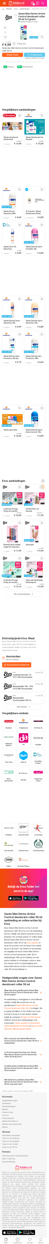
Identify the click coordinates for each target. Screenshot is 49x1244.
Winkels (9, 9)
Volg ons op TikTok (9, 1147)
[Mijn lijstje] (38, 3)
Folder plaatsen (8, 1118)
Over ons (5, 1115)
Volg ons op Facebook (10, 1138)
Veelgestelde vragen (10, 1101)
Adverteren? (6, 1103)
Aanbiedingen (25, 9)
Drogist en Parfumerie (30, 1017)
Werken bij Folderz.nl (10, 1121)
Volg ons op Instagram (10, 1141)
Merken (5, 1109)
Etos (16, 9)
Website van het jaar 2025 (11, 1124)
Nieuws (5, 1127)
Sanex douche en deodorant (27, 1023)
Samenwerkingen (8, 1162)
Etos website (32, 943)
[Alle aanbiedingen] (43, 481)
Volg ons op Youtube (10, 1144)
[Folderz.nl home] (16, 3)
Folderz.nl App (7, 1112)
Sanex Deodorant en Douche (16, 1026)
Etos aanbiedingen (13, 480)
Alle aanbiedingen (9, 1106)
